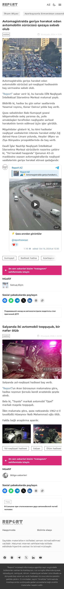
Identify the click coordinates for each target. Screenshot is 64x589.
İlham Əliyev (11, 13)
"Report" (7, 93)
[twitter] (23, 300)
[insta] (12, 557)
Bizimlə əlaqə (44, 530)
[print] (36, 300)
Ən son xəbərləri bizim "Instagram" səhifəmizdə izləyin (27, 270)
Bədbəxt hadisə (29, 258)
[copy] (42, 300)
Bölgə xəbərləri (18, 475)
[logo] (10, 5)
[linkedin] (29, 300)
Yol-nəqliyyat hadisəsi (15, 448)
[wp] (11, 300)
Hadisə (6, 35)
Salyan (36, 448)
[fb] (4, 300)
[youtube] (40, 557)
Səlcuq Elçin (16, 285)
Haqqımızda (8, 530)
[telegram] (17, 300)
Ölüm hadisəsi (53, 448)
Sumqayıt (9, 258)
